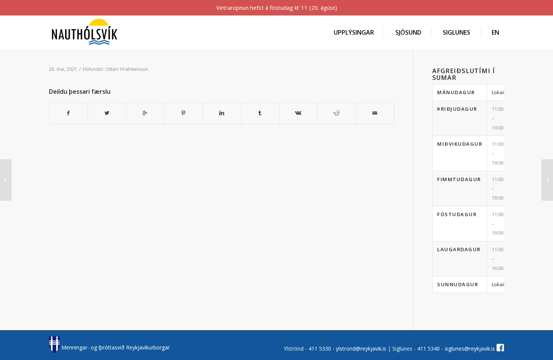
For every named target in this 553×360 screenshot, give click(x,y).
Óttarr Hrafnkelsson (127, 69)
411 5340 (429, 348)
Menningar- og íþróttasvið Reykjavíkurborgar (115, 347)
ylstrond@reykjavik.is (361, 348)
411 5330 (320, 348)
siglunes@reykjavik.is (470, 348)
